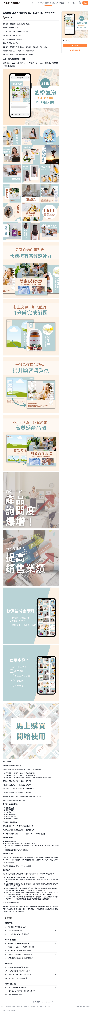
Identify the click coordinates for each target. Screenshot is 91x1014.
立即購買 (75, 45)
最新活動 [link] (55, 3)
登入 (85, 3)
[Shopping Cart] (79, 2)
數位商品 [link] (48, 3)
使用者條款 (79, 1006)
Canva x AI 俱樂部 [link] (38, 3)
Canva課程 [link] (71, 3)
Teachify (10, 1010)
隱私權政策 (86, 1006)
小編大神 (9, 17)
